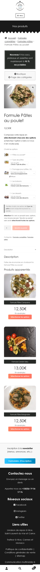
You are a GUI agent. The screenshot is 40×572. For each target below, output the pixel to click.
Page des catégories (21, 77)
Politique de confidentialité (19, 549)
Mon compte (6, 568)
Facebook (20, 505)
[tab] (20, 250)
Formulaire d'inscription (20, 461)
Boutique (21, 74)
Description (8, 250)
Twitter (21, 517)
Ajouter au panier (21, 228)
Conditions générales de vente (20, 552)
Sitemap (21, 556)
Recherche (20, 568)
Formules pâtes (25, 41)
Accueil (12, 38)
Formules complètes (20, 237)
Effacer (13, 176)
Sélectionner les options (20, 317)
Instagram (21, 511)
